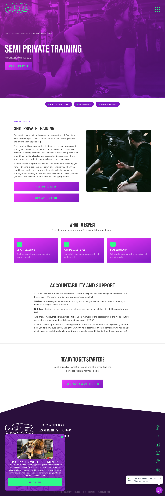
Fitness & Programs (21, 34)
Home (7, 34)
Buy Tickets (35, 482)
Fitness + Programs (51, 425)
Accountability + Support (55, 430)
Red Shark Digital (105, 492)
